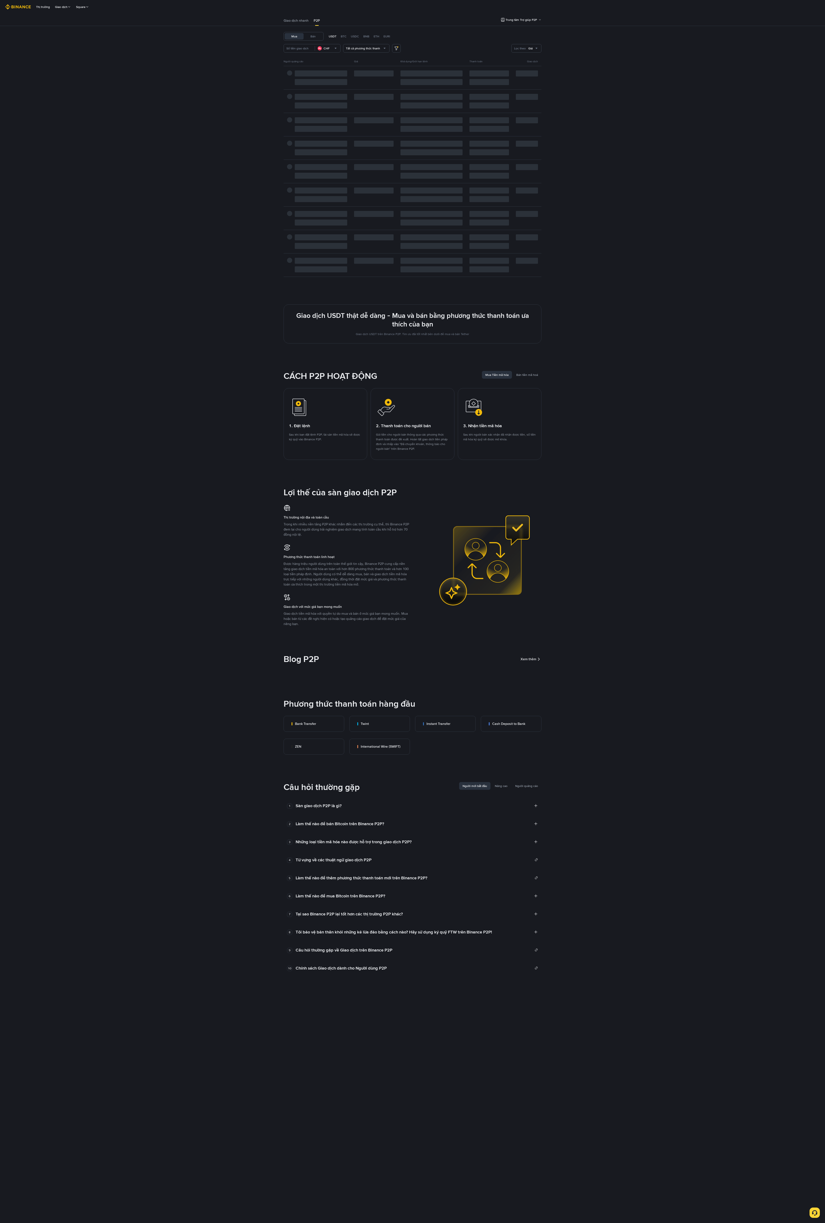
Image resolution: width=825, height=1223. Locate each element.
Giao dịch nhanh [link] (296, 20)
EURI (386, 36)
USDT (332, 36)
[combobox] (328, 48)
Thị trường (43, 7)
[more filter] (396, 48)
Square (81, 7)
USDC (355, 36)
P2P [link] (317, 20)
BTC (344, 36)
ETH (376, 36)
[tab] (296, 20)
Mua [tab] (294, 36)
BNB (366, 36)
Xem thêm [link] (528, 659)
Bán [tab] (313, 36)
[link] (314, 724)
